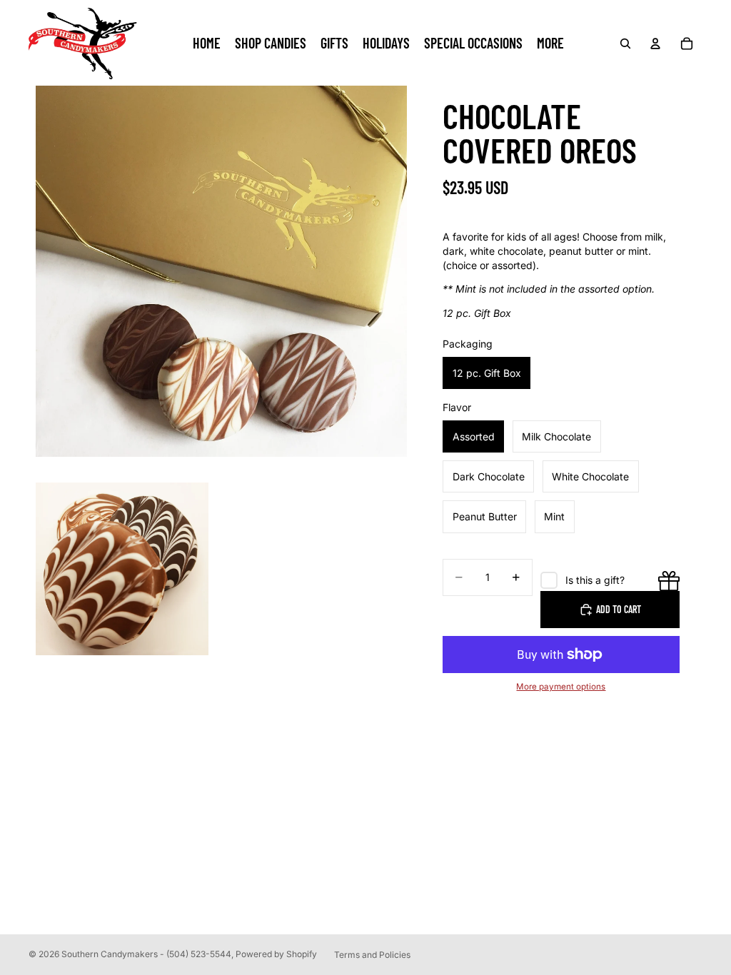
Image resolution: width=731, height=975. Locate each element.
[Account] (655, 43)
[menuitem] (550, 43)
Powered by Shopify (276, 954)
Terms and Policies (372, 954)
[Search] (625, 43)
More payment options (560, 687)
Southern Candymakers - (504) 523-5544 (146, 954)
